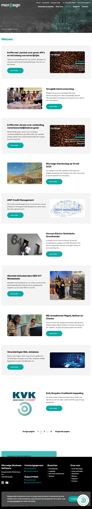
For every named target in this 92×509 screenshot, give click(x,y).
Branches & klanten (46, 7)
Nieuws (68, 7)
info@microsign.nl (84, 3)
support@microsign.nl (33, 483)
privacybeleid (15, 501)
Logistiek (52, 471)
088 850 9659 (31, 480)
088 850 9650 (31, 469)
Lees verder (14, 70)
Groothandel (53, 469)
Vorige (28, 431)
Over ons (59, 7)
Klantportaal (55, 3)
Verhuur (51, 476)
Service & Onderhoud (56, 474)
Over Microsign (77, 469)
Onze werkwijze (77, 471)
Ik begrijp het (75, 499)
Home (38, 3)
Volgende (62, 431)
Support (76, 7)
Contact (85, 7)
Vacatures (45, 3)
